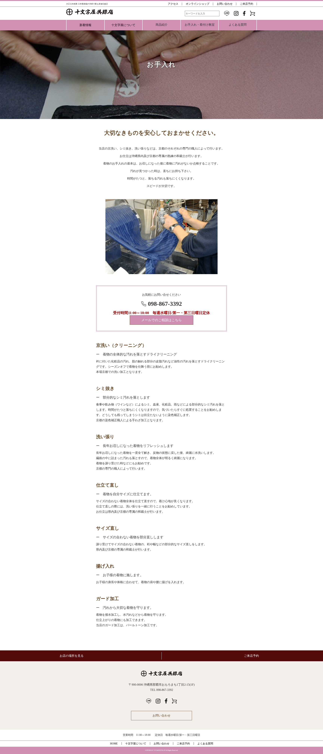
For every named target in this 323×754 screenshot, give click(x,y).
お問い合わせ (225, 3)
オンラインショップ (197, 3)
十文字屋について (123, 25)
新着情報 (85, 25)
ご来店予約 (246, 3)
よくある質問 (205, 743)
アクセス (173, 3)
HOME (114, 743)
